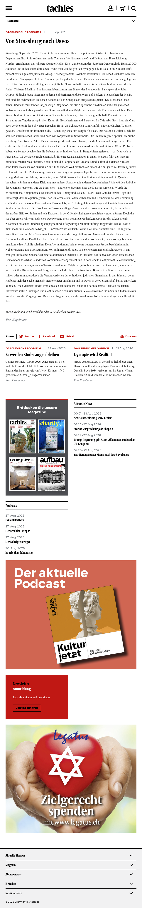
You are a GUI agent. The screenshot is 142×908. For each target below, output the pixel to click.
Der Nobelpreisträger (18, 541)
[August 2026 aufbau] (51, 475)
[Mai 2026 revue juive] (22, 475)
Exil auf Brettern (15, 520)
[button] (26, 336)
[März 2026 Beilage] (51, 437)
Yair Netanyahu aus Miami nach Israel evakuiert (101, 454)
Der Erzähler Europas (18, 530)
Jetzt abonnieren (27, 708)
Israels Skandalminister (19, 552)
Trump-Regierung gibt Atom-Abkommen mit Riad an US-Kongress (104, 441)
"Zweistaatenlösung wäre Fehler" (93, 418)
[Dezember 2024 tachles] (22, 437)
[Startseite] (60, 8)
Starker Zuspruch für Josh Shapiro (93, 428)
